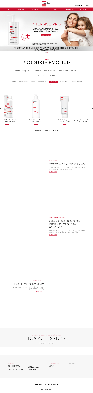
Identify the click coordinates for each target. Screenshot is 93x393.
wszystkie (13, 81)
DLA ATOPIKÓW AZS (23, 81)
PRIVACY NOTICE (32, 369)
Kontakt (72, 363)
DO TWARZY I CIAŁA (42, 81)
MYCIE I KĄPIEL (53, 81)
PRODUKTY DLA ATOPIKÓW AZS (46, 75)
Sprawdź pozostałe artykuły (46, 322)
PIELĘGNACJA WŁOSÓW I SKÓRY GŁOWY (46, 85)
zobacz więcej (53, 171)
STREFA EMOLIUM (32, 364)
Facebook (42, 343)
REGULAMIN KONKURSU (33, 367)
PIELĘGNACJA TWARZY (77, 81)
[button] (45, 52)
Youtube (50, 343)
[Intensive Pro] (46, 31)
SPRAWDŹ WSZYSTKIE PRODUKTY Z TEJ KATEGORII (46, 130)
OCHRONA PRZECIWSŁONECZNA (68, 71)
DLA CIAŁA (33, 81)
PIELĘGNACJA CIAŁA (64, 81)
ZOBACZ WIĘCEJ (53, 234)
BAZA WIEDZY (31, 366)
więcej (18, 123)
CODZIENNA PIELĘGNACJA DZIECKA (45, 71)
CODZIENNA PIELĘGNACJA (22, 71)
